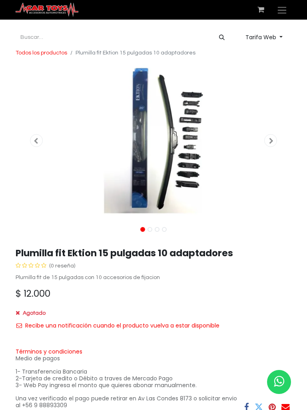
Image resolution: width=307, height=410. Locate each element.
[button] (36, 140)
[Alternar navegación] (282, 10)
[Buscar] (221, 37)
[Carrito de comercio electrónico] (260, 9)
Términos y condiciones (49, 352)
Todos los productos (41, 53)
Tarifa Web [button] (261, 37)
